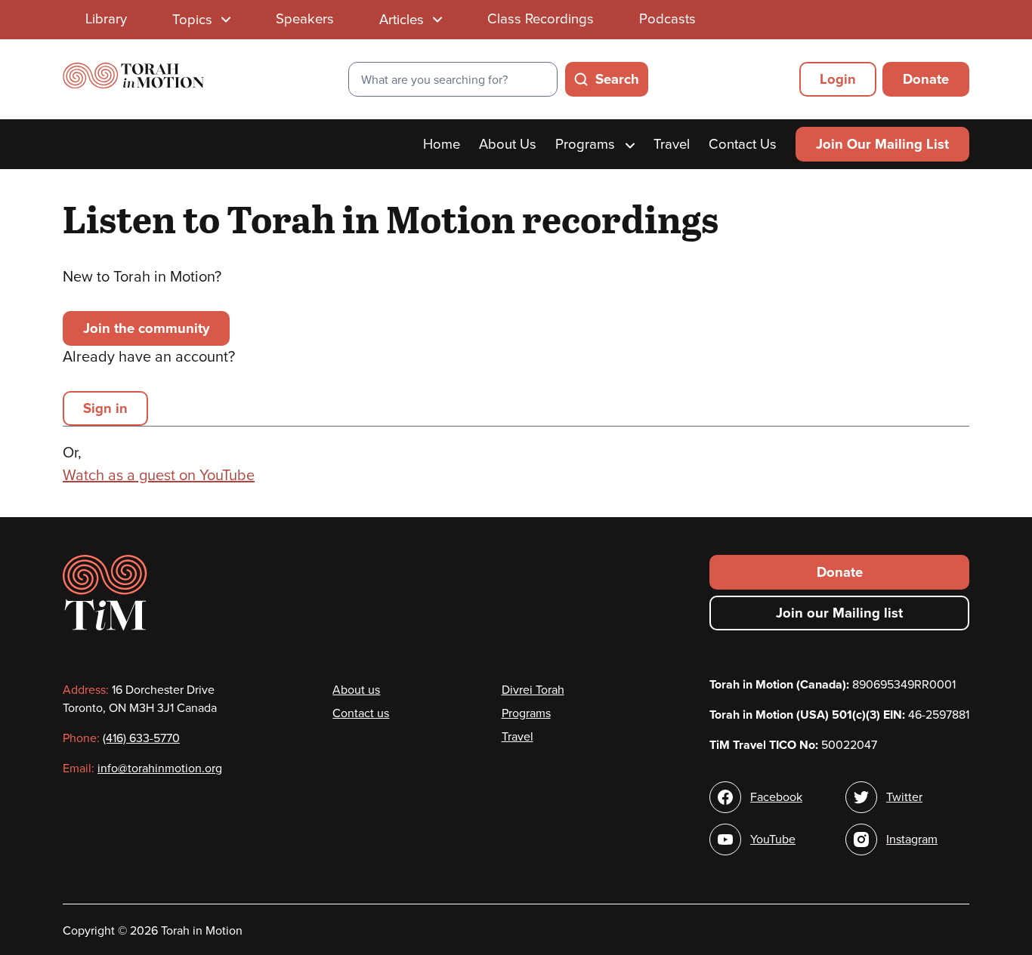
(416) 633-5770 (141, 738)
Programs (587, 144)
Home (441, 144)
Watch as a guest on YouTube (159, 476)
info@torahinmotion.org (159, 768)
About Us (507, 144)
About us (356, 690)
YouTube (773, 839)
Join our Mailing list (839, 613)
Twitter (904, 797)
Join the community (146, 328)
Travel (671, 144)
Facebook (776, 797)
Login (838, 79)
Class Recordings (540, 19)
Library (106, 19)
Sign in (105, 408)
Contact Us (743, 144)
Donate (926, 79)
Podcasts (667, 19)
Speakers (305, 19)
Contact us (360, 713)
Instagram (912, 839)
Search (617, 79)
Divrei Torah (533, 690)
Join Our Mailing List (882, 144)
